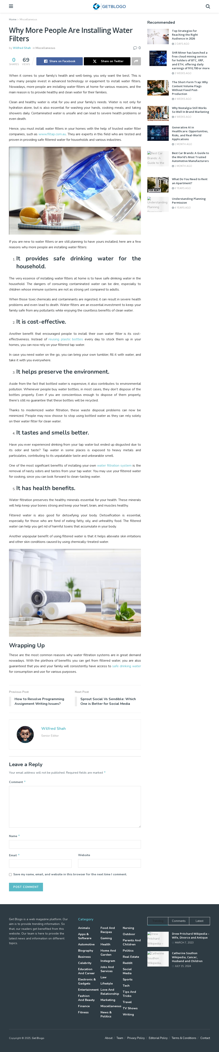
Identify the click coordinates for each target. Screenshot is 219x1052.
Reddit (127, 963)
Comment (17, 782)
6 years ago (182, 188)
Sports (127, 979)
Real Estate (131, 957)
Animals (84, 928)
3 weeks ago (182, 73)
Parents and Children (132, 942)
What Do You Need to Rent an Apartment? (189, 181)
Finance (84, 1006)
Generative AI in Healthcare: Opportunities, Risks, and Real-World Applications (190, 133)
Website (84, 855)
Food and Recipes (108, 930)
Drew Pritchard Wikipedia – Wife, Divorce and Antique (190, 935)
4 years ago (182, 207)
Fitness (83, 1012)
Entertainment (88, 990)
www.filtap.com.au (52, 134)
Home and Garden (108, 953)
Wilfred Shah (22, 48)
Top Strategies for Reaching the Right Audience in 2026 (185, 34)
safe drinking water (126, 666)
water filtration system (114, 465)
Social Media (127, 971)
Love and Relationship (110, 992)
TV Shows (130, 1008)
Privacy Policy (136, 1038)
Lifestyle (107, 983)
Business (84, 957)
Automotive (86, 944)
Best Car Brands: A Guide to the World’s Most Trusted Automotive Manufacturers (190, 157)
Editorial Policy (158, 1038)
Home (12, 19)
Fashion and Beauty (86, 998)
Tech (126, 986)
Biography (85, 951)
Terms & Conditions (184, 1038)
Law (104, 977)
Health (105, 944)
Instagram (108, 961)
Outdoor (129, 934)
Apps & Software (84, 936)
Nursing (128, 928)
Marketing (108, 1000)
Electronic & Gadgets (87, 981)
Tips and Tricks (129, 994)
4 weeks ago (182, 99)
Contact (205, 1038)
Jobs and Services (107, 969)
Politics (128, 951)
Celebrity (84, 963)
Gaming (106, 938)
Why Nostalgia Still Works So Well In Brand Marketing (190, 110)
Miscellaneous (28, 19)
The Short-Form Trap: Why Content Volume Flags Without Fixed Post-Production (190, 88)
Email (14, 855)
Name (14, 836)
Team (120, 1038)
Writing (128, 1014)
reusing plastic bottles (66, 339)
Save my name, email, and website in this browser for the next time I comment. (70, 874)
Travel (127, 1002)
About (108, 1038)
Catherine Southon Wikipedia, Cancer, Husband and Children (187, 957)
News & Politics (106, 1014)
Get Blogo (38, 1038)
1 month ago (183, 144)
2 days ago (181, 44)
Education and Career (86, 971)
